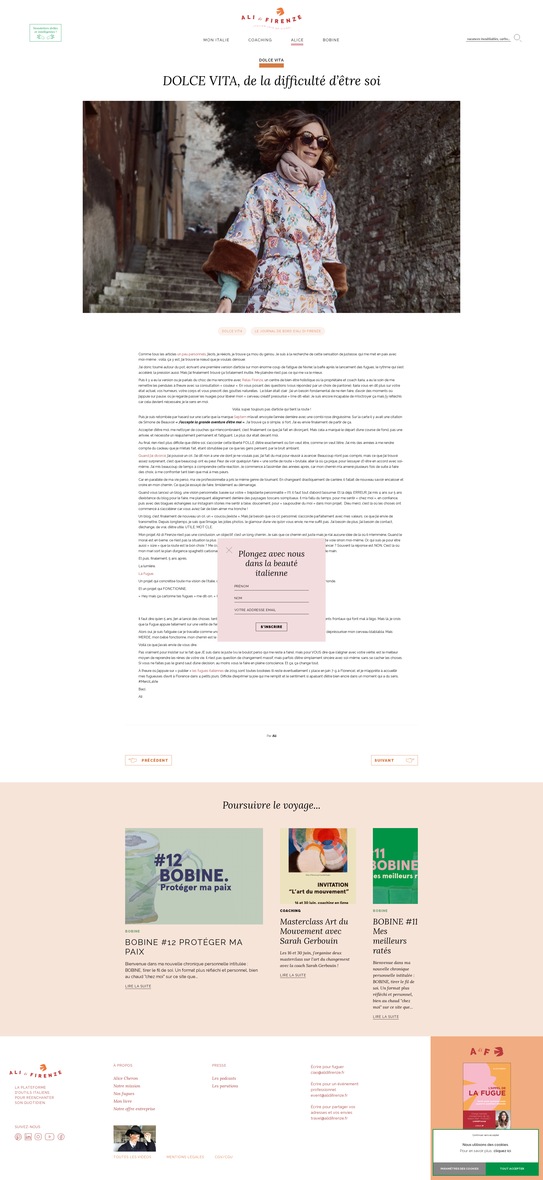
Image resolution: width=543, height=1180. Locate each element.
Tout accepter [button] (512, 1168)
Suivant (384, 760)
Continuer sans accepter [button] (486, 1135)
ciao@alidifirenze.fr (327, 1072)
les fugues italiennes (208, 671)
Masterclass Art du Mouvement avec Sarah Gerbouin (314, 931)
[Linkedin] (28, 1136)
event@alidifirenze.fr (329, 1095)
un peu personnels (191, 354)
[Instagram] (38, 1136)
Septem (240, 417)
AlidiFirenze (272, 18)
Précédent (155, 760)
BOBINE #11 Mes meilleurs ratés (395, 936)
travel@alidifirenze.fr (329, 1118)
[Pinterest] (18, 1136)
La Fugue (146, 574)
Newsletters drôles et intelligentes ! (45, 30)
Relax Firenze (252, 380)
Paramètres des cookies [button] (460, 1168)
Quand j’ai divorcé (152, 456)
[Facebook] (61, 1136)
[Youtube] (50, 1136)
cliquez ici (502, 1151)
